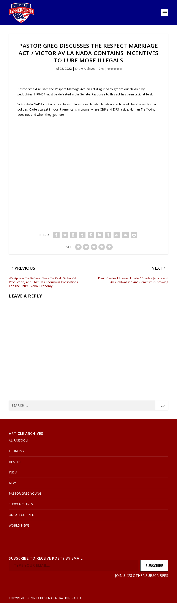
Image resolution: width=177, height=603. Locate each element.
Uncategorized (21, 515)
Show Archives (85, 68)
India (13, 472)
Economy (16, 451)
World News (19, 525)
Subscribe (154, 565)
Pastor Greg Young (25, 493)
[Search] (163, 405)
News (13, 483)
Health (15, 462)
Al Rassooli (18, 440)
